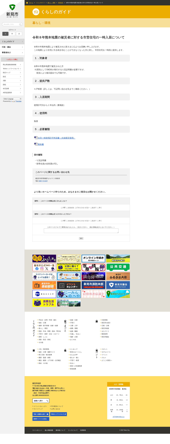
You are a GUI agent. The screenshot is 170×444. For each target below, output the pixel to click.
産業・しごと (43, 337)
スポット (105, 349)
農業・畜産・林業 (44, 357)
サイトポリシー (37, 430)
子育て (72, 323)
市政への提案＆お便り (39, 414)
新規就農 (73, 369)
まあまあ (71, 207)
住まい (72, 363)
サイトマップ (38, 409)
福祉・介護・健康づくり (47, 352)
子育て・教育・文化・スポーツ (49, 334)
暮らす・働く (74, 357)
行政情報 (105, 320)
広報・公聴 (105, 325)
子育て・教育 (74, 360)
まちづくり (105, 331)
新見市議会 (105, 337)
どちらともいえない (83, 207)
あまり (94, 207)
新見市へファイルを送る (40, 419)
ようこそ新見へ (107, 360)
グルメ (104, 357)
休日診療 (6, 88)
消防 (4, 80)
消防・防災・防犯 (44, 339)
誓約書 (41, 144)
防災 (4, 76)
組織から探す (38, 401)
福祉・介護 (42, 323)
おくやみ (73, 339)
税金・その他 (43, 363)
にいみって (74, 349)
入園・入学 (74, 325)
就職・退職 (74, 328)
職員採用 (105, 334)
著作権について (60, 430)
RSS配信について (57, 406)
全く (100, 207)
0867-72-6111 (40, 388)
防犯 (4, 84)
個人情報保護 (49, 430)
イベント (105, 355)
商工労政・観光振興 (45, 355)
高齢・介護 (74, 337)
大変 (64, 207)
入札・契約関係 (44, 349)
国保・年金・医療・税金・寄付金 (50, 331)
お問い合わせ (55, 409)
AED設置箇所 (7, 92)
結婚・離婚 (74, 331)
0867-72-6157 (43, 181)
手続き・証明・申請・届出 (47, 320)
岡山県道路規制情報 (9, 64)
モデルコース (106, 352)
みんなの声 (74, 355)
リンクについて (73, 430)
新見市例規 (105, 328)
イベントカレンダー (40, 406)
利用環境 (83, 430)
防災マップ (6, 72)
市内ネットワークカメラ (11, 68)
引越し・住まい (75, 334)
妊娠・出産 (74, 320)
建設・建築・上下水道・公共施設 (50, 360)
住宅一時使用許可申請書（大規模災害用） (56, 138)
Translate (18, 101)
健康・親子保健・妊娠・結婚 (48, 325)
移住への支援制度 (76, 366)
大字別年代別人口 (118, 417)
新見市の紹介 (106, 323)
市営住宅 (60, 2)
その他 (41, 342)
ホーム (31, 2)
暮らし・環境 (51, 2)
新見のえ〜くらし (76, 352)
